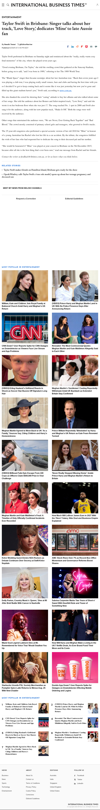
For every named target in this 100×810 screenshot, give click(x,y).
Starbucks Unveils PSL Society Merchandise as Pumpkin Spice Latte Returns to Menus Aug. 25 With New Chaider (24, 688)
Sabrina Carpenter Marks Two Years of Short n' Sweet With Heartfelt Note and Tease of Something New (73, 603)
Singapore (53, 783)
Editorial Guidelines (74, 199)
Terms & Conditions (33, 783)
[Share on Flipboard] (82, 46)
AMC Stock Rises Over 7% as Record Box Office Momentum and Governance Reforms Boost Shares (74, 560)
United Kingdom (55, 787)
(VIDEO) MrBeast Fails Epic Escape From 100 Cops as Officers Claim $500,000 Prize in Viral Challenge (23, 475)
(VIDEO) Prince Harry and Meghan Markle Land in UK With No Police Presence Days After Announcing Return (74, 306)
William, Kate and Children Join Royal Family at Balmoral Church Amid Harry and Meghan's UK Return (23, 306)
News (4, 779)
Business (5, 775)
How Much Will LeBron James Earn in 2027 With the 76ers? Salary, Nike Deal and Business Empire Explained (75, 518)
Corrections (30, 795)
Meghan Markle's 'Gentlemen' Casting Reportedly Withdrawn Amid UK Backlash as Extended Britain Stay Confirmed (74, 391)
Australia (53, 775)
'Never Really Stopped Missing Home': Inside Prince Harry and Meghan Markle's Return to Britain (72, 475)
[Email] (91, 46)
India (51, 779)
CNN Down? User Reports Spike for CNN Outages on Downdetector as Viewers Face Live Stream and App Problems (25, 348)
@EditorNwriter (25, 44)
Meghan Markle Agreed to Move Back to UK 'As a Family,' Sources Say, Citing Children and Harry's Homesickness (24, 433)
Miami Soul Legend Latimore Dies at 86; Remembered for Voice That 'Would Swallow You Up (24, 645)
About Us (29, 775)
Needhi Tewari (10, 44)
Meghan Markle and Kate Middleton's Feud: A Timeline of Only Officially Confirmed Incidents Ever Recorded (23, 518)
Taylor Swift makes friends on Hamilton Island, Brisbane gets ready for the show (40, 170)
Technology (6, 787)
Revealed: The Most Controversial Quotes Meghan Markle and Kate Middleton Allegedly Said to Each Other (75, 348)
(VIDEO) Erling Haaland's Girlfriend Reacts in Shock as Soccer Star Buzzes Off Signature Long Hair (24, 391)
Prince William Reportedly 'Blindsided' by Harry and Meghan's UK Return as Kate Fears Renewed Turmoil (75, 433)
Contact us (30, 779)
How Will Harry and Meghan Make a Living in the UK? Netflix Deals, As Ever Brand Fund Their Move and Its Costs (74, 645)
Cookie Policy (31, 791)
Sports (4, 783)
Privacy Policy (31, 787)
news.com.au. (66, 90)
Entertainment (7, 791)
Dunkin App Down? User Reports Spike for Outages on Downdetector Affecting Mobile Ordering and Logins (72, 688)
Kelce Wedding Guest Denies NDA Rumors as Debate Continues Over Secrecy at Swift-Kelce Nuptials (23, 560)
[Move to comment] (96, 46)
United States (55, 791)
